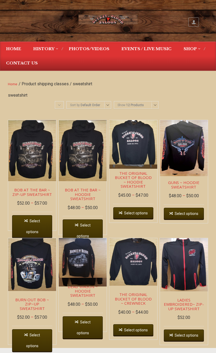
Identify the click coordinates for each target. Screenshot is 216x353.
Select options (33, 226)
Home (13, 48)
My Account (193, 22)
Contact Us (22, 62)
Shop (190, 48)
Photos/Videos (89, 48)
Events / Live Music (146, 48)
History (44, 48)
